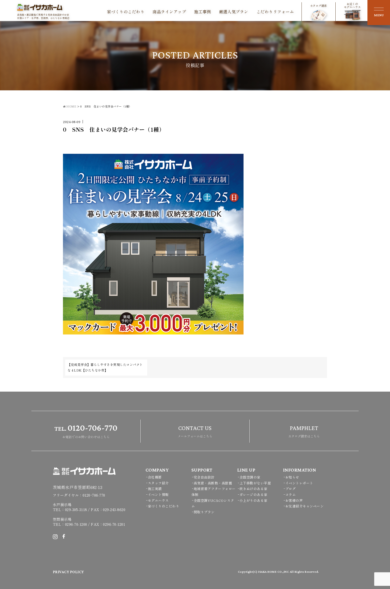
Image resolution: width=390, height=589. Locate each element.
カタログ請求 (318, 5)
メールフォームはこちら (195, 432)
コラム (290, 494)
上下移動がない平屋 (255, 483)
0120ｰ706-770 (94, 495)
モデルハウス (158, 500)
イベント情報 (158, 494)
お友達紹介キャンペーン (304, 506)
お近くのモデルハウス (352, 5)
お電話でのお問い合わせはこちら (85, 431)
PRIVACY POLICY (68, 572)
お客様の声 (294, 500)
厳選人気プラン (233, 11)
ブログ (290, 488)
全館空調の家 (249, 477)
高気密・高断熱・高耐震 (213, 483)
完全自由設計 (204, 477)
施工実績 (155, 488)
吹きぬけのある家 (253, 488)
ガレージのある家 (253, 494)
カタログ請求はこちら (304, 432)
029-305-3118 (76, 509)
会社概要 (155, 477)
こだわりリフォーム (275, 11)
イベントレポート (299, 483)
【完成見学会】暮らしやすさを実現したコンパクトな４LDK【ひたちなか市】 (105, 367)
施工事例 (202, 11)
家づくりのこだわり (126, 11)
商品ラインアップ (169, 11)
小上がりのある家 (253, 500)
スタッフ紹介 (158, 483)
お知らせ (292, 477)
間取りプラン (204, 512)
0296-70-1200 (76, 524)
